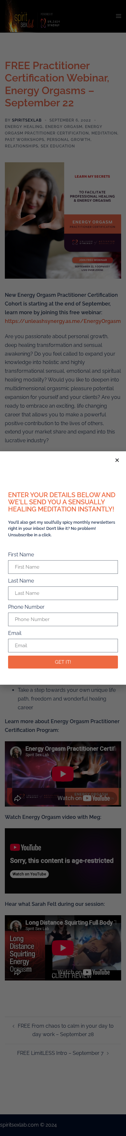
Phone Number (26, 607)
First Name (21, 555)
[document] (63, 568)
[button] (117, 460)
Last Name (21, 581)
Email (14, 633)
